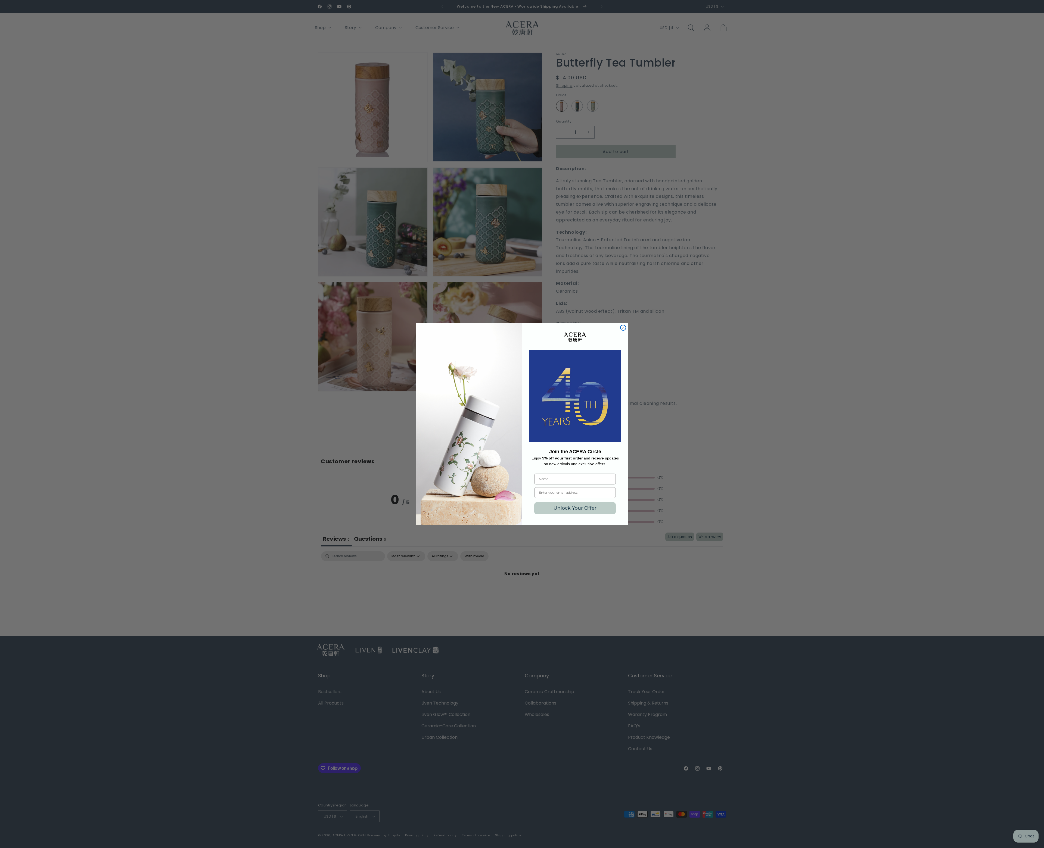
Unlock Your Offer (575, 508)
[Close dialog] (623, 327)
